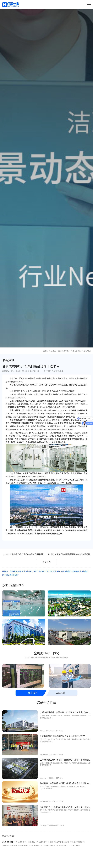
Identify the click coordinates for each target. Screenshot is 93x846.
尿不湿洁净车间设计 (10, 575)
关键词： (6, 571)
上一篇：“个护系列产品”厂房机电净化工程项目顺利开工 (24, 554)
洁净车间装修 (15, 571)
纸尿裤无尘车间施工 (80, 571)
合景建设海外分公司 (45, 842)
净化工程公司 (46, 571)
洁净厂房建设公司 (61, 842)
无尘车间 (26, 410)
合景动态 (52, 351)
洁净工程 (43, 442)
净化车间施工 (66, 571)
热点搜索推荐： (8, 842)
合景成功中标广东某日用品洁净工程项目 (74, 351)
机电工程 (31, 842)
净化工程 (37, 571)
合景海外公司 (21, 842)
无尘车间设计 (27, 571)
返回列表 (46, 562)
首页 (45, 351)
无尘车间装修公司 (77, 842)
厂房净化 (52, 433)
